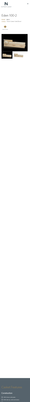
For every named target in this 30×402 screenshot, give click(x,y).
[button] (28, 4)
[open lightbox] (15, 42)
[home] (6, 5)
